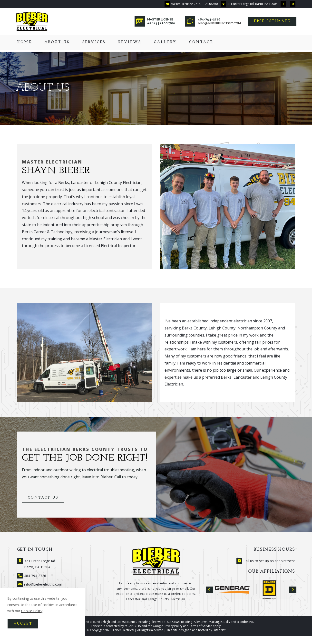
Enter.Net (219, 630)
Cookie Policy (31, 610)
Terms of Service (200, 626)
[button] (272, 21)
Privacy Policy (173, 626)
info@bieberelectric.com (219, 23)
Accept (22, 624)
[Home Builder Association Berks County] (270, 589)
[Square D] (232, 589)
